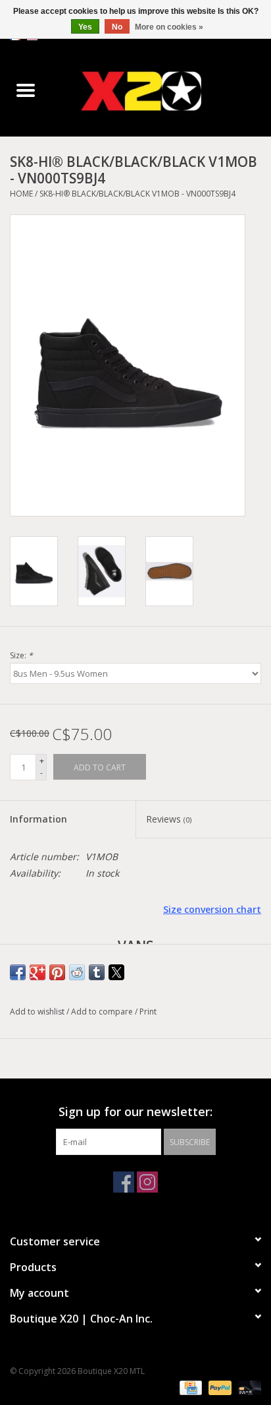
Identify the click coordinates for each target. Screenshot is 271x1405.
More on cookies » (169, 27)
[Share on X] (116, 972)
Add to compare (103, 1011)
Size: (21, 655)
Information (38, 819)
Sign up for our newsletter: (135, 1112)
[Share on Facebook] (18, 972)
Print (148, 1011)
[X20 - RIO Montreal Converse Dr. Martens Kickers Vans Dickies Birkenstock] (161, 90)
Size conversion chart (212, 909)
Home (21, 193)
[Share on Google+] (37, 972)
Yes (85, 27)
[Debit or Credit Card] (247, 1386)
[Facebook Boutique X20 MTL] (123, 1182)
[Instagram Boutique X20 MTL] (147, 1182)
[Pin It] (57, 972)
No (117, 27)
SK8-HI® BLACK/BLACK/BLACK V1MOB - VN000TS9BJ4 (137, 193)
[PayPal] (219, 1386)
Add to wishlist (38, 1011)
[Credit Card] (189, 1386)
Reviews (168, 819)
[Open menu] (25, 90)
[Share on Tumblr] (97, 972)
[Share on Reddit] (77, 972)
